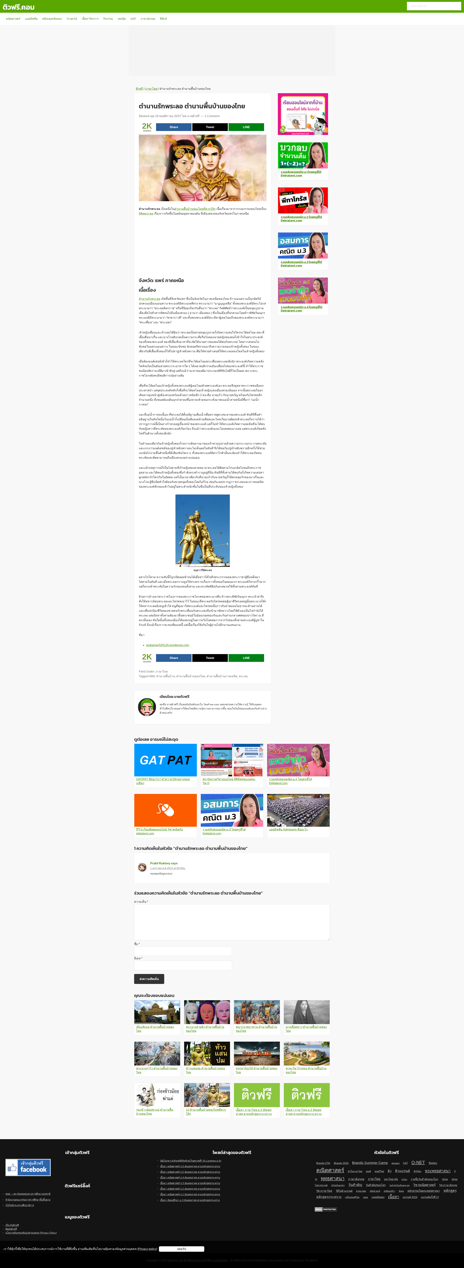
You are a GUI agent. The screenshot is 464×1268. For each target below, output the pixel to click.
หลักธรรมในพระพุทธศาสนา (423, 1190)
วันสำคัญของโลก (376, 1185)
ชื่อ (137, 944)
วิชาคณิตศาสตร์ (424, 1185)
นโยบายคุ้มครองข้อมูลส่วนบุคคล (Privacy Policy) (31, 1232)
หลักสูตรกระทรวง (328, 1197)
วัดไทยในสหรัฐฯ (338, 1185)
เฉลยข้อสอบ (378, 1197)
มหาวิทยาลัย (391, 1179)
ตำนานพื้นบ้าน (165, 676)
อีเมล (138, 958)
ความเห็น (141, 901)
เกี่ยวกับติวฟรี (12, 1225)
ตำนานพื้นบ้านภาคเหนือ (222, 676)
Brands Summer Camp (370, 1163)
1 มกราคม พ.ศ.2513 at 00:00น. (168, 868)
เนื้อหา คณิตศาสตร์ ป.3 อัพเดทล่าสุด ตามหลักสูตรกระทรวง (190, 1183)
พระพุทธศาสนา (438, 1171)
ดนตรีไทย (379, 1171)
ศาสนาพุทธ (361, 1191)
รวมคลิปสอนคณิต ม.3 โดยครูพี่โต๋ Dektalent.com (301, 264)
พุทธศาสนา (333, 1178)
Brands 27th (323, 1163)
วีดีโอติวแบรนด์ (344, 1191)
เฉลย (365, 1197)
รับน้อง (404, 1179)
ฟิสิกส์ (163, 18)
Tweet (210, 127)
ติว (390, 1171)
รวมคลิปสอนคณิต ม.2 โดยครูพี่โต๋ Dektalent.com (301, 219)
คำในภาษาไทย (355, 1171)
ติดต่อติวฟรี (11, 1229)
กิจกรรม (108, 18)
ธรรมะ (417, 1171)
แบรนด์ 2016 (410, 1197)
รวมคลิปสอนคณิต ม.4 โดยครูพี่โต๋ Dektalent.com (301, 309)
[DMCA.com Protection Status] (326, 1209)
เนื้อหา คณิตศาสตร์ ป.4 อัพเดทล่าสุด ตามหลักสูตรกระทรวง (190, 1177)
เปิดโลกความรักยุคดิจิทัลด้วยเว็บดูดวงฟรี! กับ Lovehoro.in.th (190, 1160)
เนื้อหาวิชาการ (90, 18)
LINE (246, 127)
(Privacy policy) (147, 1248)
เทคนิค (122, 18)
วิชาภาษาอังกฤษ (448, 1185)
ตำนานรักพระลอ (149, 298)
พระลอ (243, 676)
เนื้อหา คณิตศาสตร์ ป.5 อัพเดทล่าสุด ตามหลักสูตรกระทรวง (190, 1172)
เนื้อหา (393, 1197)
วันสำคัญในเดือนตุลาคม (399, 1185)
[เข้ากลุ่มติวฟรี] (28, 1160)
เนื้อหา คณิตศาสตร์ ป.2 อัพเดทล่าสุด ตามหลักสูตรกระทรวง (190, 1188)
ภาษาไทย (162, 671)
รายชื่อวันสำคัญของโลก (424, 1179)
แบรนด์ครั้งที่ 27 (430, 1197)
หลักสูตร (450, 1191)
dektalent (395, 1163)
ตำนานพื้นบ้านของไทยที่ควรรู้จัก (195, 208)
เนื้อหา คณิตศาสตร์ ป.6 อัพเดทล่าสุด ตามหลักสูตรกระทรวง (190, 1166)
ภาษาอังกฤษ (148, 18)
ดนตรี (368, 1171)
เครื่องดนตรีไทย (352, 1197)
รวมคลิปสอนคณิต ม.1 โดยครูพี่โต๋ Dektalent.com (301, 173)
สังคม (401, 1191)
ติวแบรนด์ (402, 1171)
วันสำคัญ (355, 1185)
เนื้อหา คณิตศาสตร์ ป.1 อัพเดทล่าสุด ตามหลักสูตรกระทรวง (190, 1194)
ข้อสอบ (433, 1163)
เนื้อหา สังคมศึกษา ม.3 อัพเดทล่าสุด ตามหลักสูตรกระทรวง (190, 1200)
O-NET (418, 1162)
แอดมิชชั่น (31, 18)
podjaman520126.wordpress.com (167, 645)
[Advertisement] (232, 50)
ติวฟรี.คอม (19, 7)
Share (174, 127)
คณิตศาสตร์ (13, 18)
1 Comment (212, 116)
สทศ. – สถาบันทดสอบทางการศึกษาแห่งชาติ (27, 1194)
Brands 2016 (341, 1163)
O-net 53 (72, 18)
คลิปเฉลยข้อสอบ (52, 18)
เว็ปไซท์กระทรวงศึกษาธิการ (19, 1205)
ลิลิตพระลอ (146, 213)
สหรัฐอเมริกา (389, 1191)
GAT (133, 18)
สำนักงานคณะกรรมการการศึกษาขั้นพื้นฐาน (27, 1199)
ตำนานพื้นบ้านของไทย (190, 676)
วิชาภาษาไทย (324, 1190)
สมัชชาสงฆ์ (375, 1191)
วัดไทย (445, 1179)
